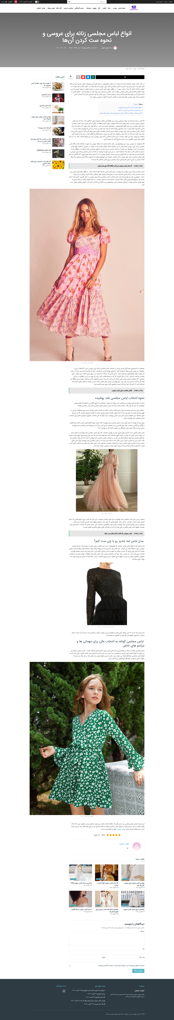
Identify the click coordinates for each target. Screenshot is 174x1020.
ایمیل (103, 957)
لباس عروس (86, 48)
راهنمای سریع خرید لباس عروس (133, 909)
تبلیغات (170, 2)
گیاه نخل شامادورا (45, 105)
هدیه (43, 8)
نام (142, 949)
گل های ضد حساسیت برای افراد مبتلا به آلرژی (41, 162)
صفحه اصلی (159, 2)
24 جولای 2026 (113, 914)
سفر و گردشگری (79, 8)
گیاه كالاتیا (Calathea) (44, 150)
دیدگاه (141, 931)
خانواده (39, 8)
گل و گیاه (58, 8)
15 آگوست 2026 (87, 885)
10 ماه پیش (94, 48)
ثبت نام (4, 2)
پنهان (135, 104)
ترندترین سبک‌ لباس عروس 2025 (81, 883)
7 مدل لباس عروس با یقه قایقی (81, 909)
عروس (115, 8)
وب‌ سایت (141, 957)
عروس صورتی (105, 48)
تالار (99, 8)
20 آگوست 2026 (139, 888)
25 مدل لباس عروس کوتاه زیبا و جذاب (107, 884)
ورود (9, 2)
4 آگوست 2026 (139, 912)
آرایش (104, 8)
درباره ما (166, 2)
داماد (109, 8)
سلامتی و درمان (68, 8)
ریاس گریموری (46, 94)
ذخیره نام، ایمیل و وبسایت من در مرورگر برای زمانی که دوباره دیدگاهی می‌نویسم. (121, 965)
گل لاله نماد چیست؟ (44, 128)
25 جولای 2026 (87, 912)
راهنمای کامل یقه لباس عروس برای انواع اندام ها (107, 910)
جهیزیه (94, 8)
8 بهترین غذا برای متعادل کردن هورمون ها (41, 84)
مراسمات (88, 8)
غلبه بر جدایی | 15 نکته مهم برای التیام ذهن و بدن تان (41, 140)
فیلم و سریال (51, 8)
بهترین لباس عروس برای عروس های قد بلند (134, 884)
